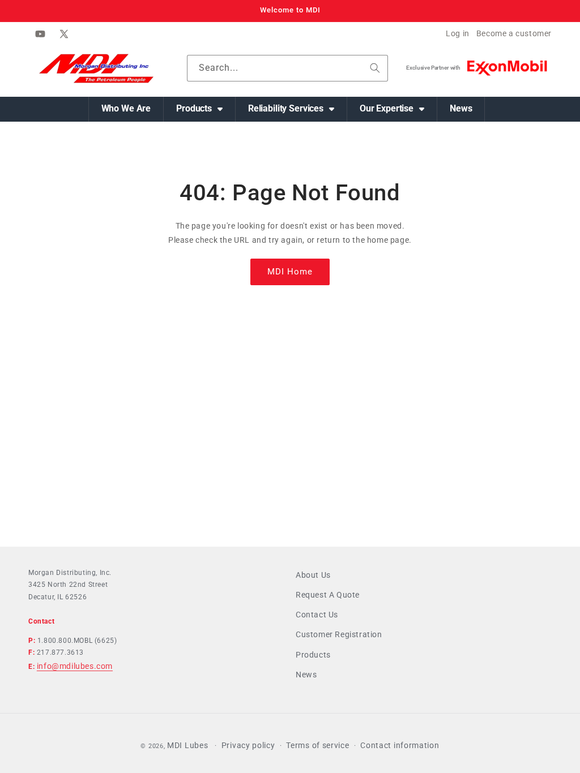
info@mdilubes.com (75, 666)
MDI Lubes (187, 745)
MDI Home (290, 272)
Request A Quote (328, 594)
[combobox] (287, 68)
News (306, 674)
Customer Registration (339, 634)
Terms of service (317, 745)
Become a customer (514, 33)
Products (313, 654)
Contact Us (317, 614)
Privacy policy (248, 745)
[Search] (374, 67)
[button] (200, 109)
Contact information (399, 745)
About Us (313, 574)
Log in (458, 33)
